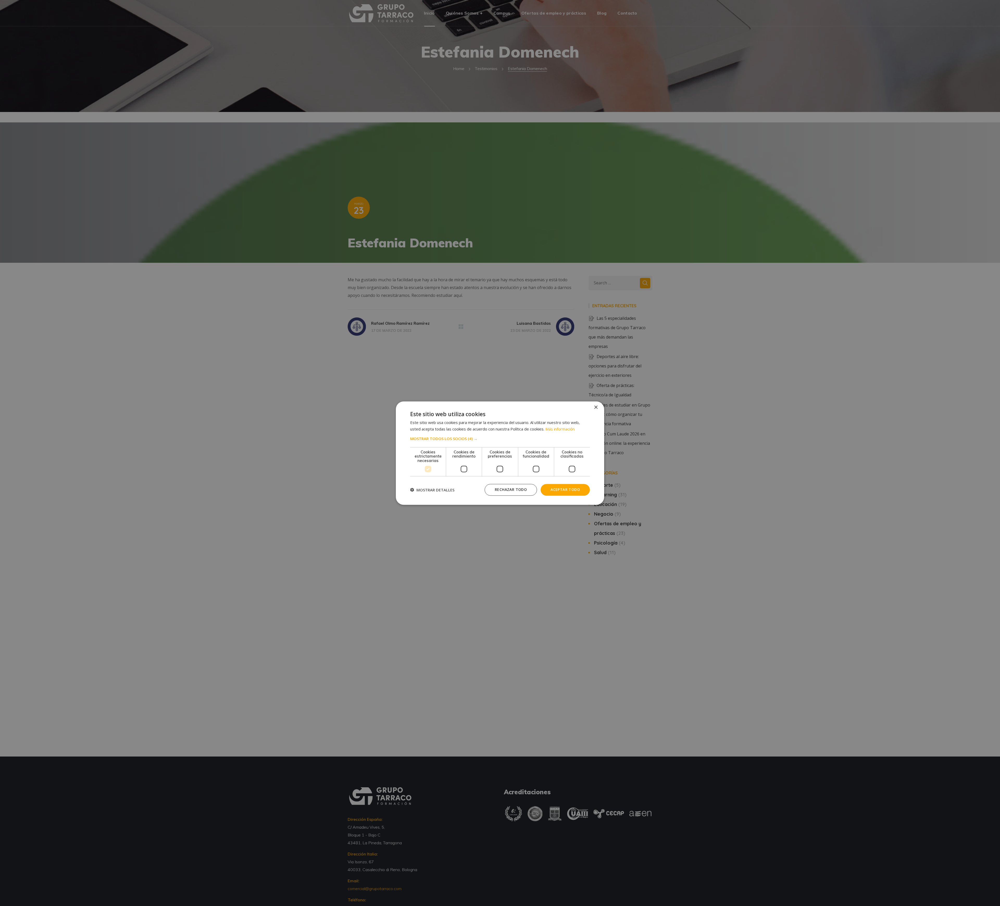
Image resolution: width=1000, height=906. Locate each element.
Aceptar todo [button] (565, 489)
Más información (559, 429)
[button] (500, 438)
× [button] (596, 407)
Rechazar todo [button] (511, 489)
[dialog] (500, 453)
